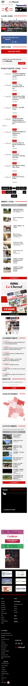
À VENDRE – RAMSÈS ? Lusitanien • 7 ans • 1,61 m (18, 471)
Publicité (3, 667)
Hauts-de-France (4, 645)
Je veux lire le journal (14, 314)
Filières (15, 610)
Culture (15, 608)
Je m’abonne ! (21, 63)
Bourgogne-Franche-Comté (6, 635)
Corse (2, 641)
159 (7, 192)
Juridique (16, 612)
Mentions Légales (5, 673)
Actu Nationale (17, 601)
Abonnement (4, 671)
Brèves (15, 606)
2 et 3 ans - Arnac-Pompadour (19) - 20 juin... (18, 86)
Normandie (3, 649)
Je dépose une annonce (14, 205)
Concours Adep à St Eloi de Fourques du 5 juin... (18, 144)
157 (25, 188)
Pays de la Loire (4, 654)
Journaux (3, 669)
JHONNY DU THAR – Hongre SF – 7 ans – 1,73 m (18, 447)
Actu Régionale (4, 630)
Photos (15, 618)
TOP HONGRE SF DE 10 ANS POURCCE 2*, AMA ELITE (18, 477)
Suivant (14, 196)
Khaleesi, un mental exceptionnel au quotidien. (17, 465)
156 (21, 188)
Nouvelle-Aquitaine (5, 650)
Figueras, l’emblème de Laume (11, 364)
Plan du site (3, 677)
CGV (2, 675)
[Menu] (2, 2)
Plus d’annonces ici (14, 278)
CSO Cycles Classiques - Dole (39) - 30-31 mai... (18, 156)
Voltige (2, 623)
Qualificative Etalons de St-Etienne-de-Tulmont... (19, 133)
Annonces (16, 621)
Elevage (15, 598)
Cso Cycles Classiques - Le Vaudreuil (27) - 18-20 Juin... (19, 75)
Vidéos (15, 616)
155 (17, 188)
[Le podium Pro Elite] (14, 501)
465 (24, 192)
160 (11, 192)
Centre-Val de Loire (5, 639)
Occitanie (3, 652)
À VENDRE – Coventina (18, 452)
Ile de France (3, 647)
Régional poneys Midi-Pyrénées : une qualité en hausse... (18, 98)
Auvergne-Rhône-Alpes (6, 633)
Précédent (5, 188)
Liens (2, 679)
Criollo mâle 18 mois (18, 440)
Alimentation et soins (18, 604)
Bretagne (3, 637)
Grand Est (3, 643)
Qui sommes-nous (5, 663)
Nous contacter (4, 665)
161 (14, 192)
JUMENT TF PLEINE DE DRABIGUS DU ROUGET (18, 260)
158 (3, 192)
